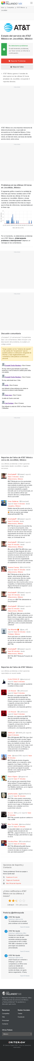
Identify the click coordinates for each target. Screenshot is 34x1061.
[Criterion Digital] (17, 1042)
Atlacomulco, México (15, 479)
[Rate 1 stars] (10, 900)
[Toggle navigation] (31, 3)
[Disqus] (17, 386)
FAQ (3, 1017)
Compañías (10, 7)
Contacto (5, 1024)
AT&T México (21, 7)
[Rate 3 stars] (17, 900)
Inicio (2, 7)
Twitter (20, 1013)
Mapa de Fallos (18, 67)
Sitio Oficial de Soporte (13, 883)
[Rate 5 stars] (24, 900)
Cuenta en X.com (11, 877)
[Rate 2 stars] (13, 900)
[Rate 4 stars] (20, 900)
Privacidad (5, 1020)
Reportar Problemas (18, 61)
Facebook (21, 1017)
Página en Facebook (12, 880)
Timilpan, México (14, 634)
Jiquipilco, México (14, 506)
